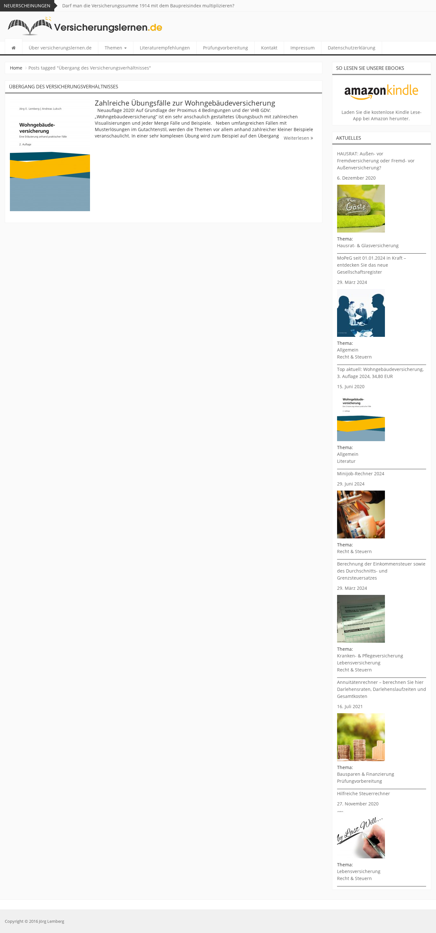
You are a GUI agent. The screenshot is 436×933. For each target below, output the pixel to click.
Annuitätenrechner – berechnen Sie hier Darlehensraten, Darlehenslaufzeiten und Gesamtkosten (381, 689)
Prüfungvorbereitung (225, 48)
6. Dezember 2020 (356, 178)
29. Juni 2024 (351, 484)
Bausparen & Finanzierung (365, 774)
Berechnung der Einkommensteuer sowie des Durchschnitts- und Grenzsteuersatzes (381, 571)
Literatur (346, 461)
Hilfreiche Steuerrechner (363, 793)
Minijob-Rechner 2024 (360, 473)
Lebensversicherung (358, 663)
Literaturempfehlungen (165, 48)
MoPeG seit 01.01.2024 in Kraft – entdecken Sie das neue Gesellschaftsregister (371, 265)
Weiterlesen (297, 138)
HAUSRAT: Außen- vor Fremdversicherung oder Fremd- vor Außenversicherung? (376, 161)
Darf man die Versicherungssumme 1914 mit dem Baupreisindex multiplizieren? (148, 6)
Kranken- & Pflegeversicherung (370, 656)
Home (16, 68)
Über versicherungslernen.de (60, 48)
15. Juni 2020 (351, 386)
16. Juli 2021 (350, 706)
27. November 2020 (358, 804)
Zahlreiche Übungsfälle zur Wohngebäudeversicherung (185, 102)
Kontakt (269, 48)
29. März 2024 (352, 282)
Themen (114, 48)
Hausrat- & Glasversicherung (368, 245)
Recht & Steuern (354, 357)
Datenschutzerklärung (351, 48)
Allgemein (347, 350)
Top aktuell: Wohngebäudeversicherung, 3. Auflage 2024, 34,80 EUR (380, 372)
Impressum (302, 48)
